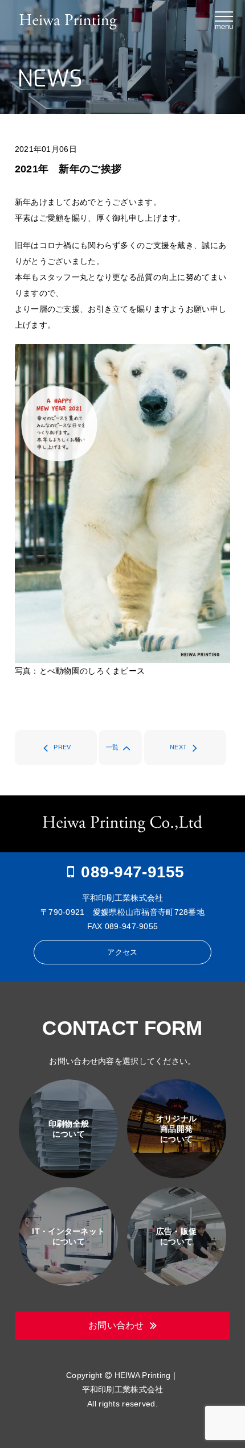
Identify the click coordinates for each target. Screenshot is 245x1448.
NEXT (178, 747)
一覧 (112, 747)
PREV (62, 747)
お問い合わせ (116, 1325)
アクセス (122, 952)
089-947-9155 (132, 872)
